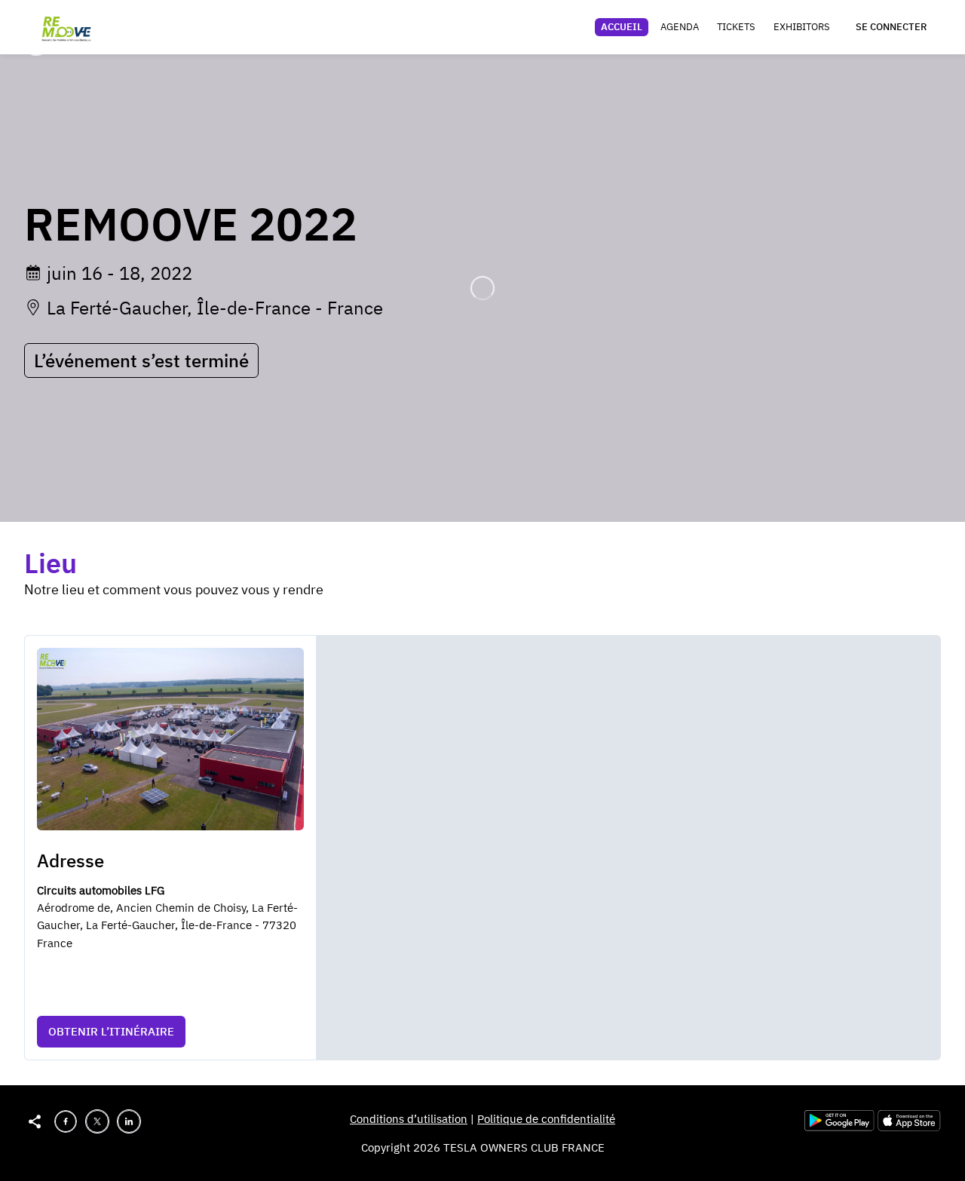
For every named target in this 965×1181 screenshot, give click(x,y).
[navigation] (715, 27)
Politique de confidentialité (546, 1119)
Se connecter (891, 26)
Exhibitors (802, 26)
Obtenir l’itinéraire (111, 1031)
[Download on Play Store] (841, 1127)
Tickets (736, 26)
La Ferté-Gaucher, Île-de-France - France (215, 307)
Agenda (679, 26)
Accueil (621, 26)
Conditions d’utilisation (408, 1119)
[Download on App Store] (909, 1127)
